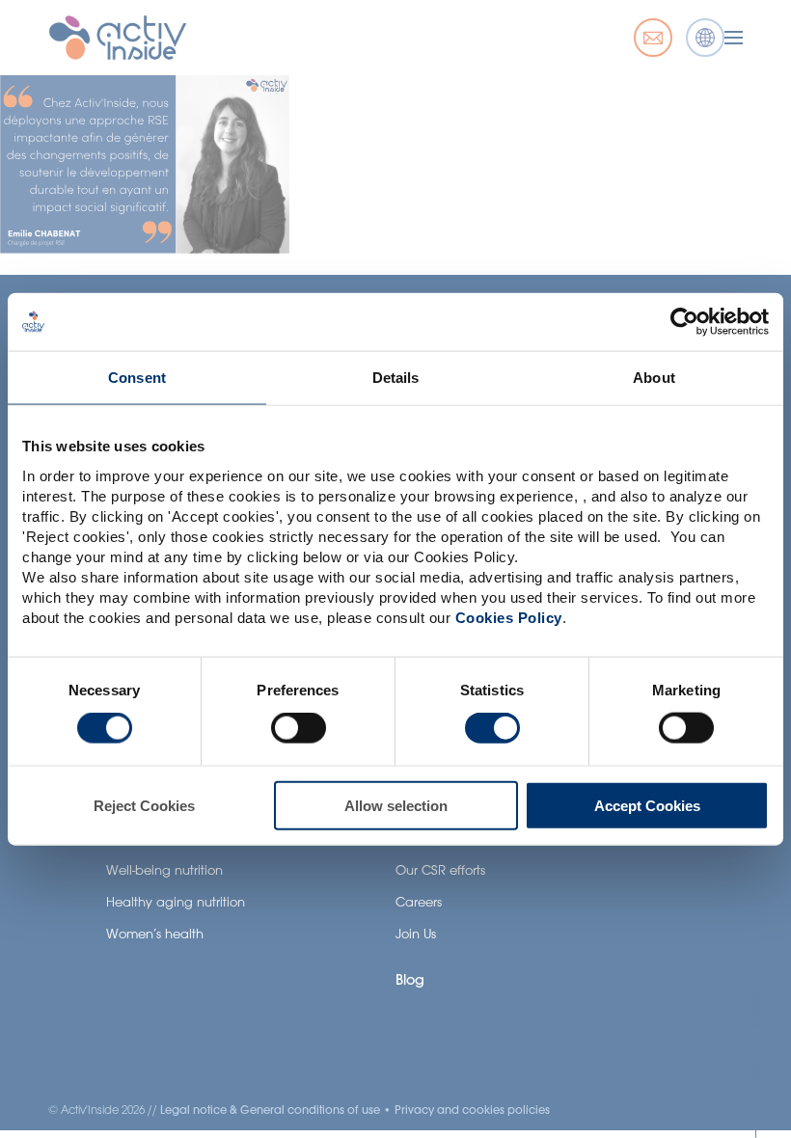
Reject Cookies (144, 805)
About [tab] (654, 377)
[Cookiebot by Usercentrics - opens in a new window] (684, 322)
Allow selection (396, 805)
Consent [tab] (137, 377)
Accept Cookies (647, 805)
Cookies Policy (508, 617)
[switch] (298, 728)
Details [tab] (396, 377)
